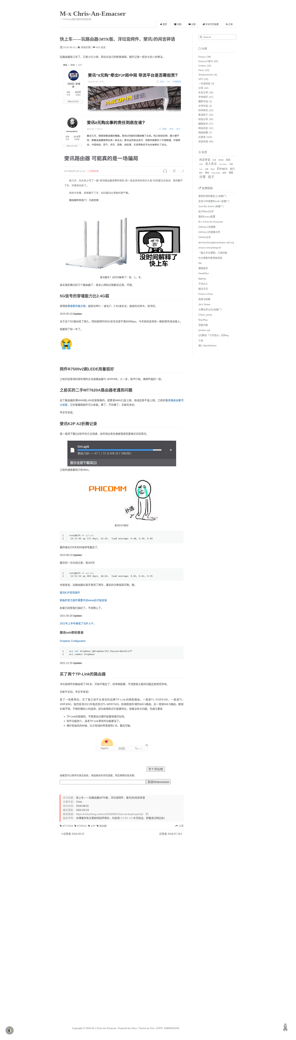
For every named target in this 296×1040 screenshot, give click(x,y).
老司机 (221, 160)
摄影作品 (203, 101)
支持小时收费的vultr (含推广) (213, 201)
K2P (93, 825)
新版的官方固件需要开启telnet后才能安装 (83, 600)
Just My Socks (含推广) (211, 206)
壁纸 (207, 173)
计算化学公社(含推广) (210, 309)
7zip (200, 169)
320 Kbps (223, 164)
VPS (200, 79)
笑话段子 (203, 114)
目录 (206, 169)
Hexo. (134, 1028)
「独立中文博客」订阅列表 (212, 252)
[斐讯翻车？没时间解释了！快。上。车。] (122, 168)
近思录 (202, 137)
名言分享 (203, 92)
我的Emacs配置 (206, 216)
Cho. (152, 1028)
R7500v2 (82, 825)
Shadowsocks (205, 74)
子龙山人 (203, 283)
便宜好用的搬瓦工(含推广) (212, 196)
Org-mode (216, 173)
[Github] (146, 745)
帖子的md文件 (206, 211)
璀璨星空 (203, 268)
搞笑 (224, 173)
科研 (214, 160)
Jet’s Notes (204, 304)
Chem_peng (205, 314)
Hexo (201, 70)
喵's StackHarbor (207, 345)
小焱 (200, 340)
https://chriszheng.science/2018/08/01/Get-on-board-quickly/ (109, 814)
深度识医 (203, 325)
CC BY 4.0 (126, 818)
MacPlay (203, 319)
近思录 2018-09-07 (73, 833)
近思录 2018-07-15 (169, 833)
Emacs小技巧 (205, 61)
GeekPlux (203, 273)
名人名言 (211, 163)
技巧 (232, 169)
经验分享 (203, 119)
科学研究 (203, 110)
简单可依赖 (204, 299)
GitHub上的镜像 (206, 226)
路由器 (103, 825)
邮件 (201, 173)
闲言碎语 (203, 141)
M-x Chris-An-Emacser (93, 13)
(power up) (204, 330)
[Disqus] (122, 884)
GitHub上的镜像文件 (209, 232)
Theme (142, 1028)
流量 (231, 164)
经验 (228, 160)
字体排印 (203, 97)
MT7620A (68, 825)
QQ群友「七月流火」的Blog (213, 335)
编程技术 (203, 123)
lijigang (202, 278)
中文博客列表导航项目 (210, 258)
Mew (213, 169)
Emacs (202, 56)
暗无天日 (203, 288)
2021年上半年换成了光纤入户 (77, 623)
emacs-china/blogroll (209, 247)
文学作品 (203, 105)
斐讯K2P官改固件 (70, 592)
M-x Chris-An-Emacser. (104, 1028)
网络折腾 (86, 47)
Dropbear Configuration (73, 640)
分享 (200, 88)
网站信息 (203, 128)
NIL (200, 263)
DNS (201, 164)
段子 (211, 177)
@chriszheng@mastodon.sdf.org (216, 242)
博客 (231, 172)
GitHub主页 (204, 237)
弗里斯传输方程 (76, 306)
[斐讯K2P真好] (122, 499)
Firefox (202, 65)
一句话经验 (204, 83)
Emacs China (205, 294)
